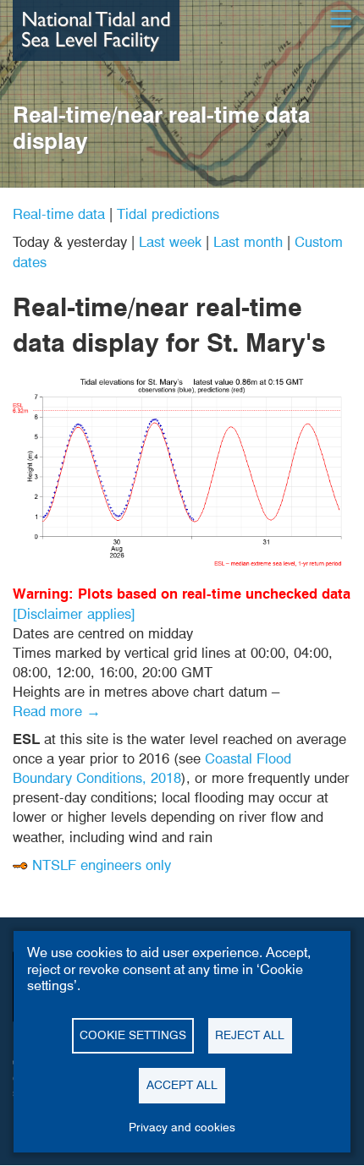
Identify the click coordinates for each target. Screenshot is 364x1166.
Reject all (249, 1035)
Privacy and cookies (182, 1127)
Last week (170, 241)
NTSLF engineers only (101, 865)
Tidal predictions (168, 213)
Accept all (182, 1085)
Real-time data (59, 213)
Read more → (57, 711)
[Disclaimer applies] (74, 613)
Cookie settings (133, 1035)
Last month (248, 241)
